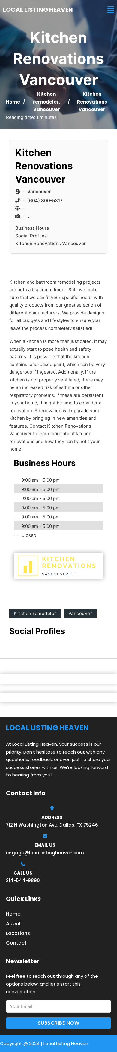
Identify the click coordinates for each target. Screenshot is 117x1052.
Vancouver (46, 109)
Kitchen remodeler (35, 613)
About (13, 923)
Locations (18, 933)
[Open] (110, 10)
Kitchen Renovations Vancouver (50, 243)
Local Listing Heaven (38, 9)
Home (13, 102)
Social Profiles (31, 236)
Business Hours (32, 228)
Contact (16, 942)
